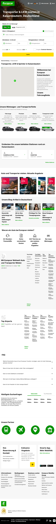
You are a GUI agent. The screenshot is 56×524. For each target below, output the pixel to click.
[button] (15, 81)
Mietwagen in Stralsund (49, 402)
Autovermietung (5, 60)
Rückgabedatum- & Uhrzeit (36, 40)
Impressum (32, 519)
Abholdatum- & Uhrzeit (9, 40)
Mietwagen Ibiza (43, 399)
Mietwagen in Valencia (49, 399)
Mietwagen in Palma (29, 399)
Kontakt (13, 521)
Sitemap (38, 519)
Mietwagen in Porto (43, 402)
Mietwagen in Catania (36, 402)
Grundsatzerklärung (21, 521)
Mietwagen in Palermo (29, 402)
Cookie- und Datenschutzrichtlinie (19, 519)
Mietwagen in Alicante (36, 399)
